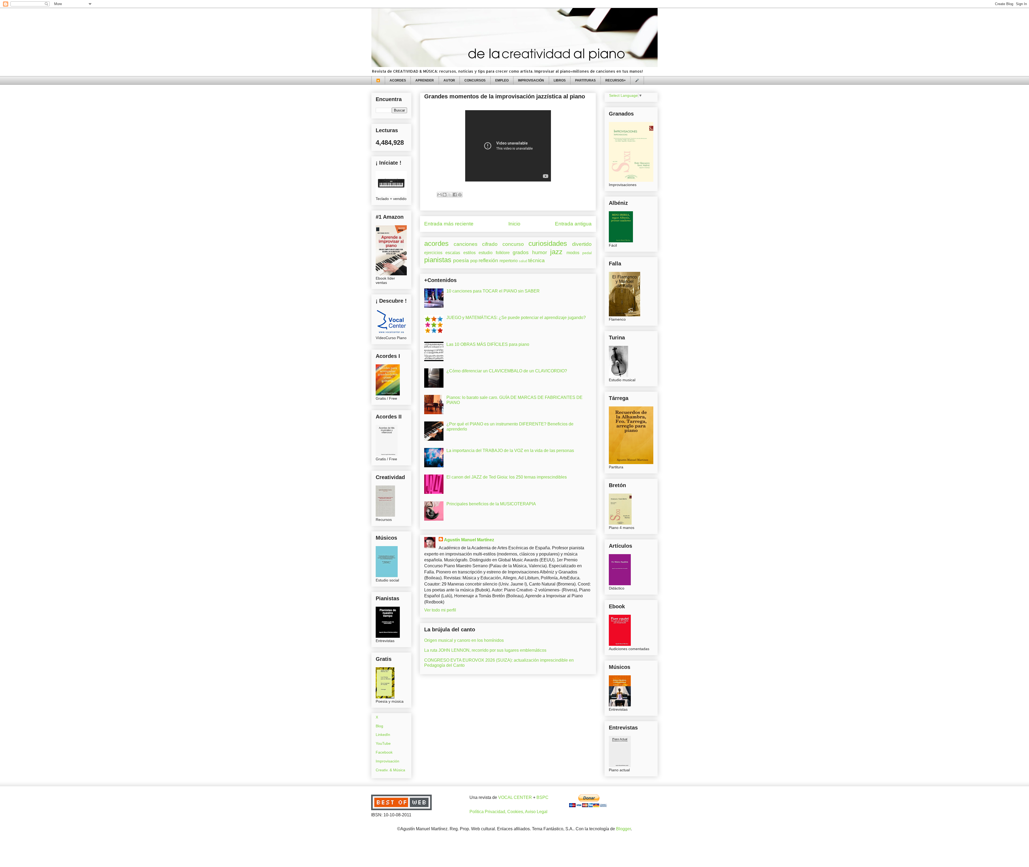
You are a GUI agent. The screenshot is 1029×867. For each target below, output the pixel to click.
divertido (582, 244)
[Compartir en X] (449, 194)
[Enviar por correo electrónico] (439, 194)
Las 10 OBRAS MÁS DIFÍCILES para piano (487, 344)
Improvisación (387, 761)
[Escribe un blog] (444, 194)
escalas (452, 252)
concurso (513, 244)
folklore (503, 252)
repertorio (508, 260)
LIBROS (560, 80)
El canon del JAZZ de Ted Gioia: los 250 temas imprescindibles (506, 477)
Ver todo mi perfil (440, 610)
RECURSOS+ (615, 80)
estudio (486, 252)
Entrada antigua (573, 224)
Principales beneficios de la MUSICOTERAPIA (491, 504)
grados (521, 252)
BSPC (542, 797)
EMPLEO (502, 80)
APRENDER (424, 80)
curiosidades (547, 243)
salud (523, 261)
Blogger (623, 829)
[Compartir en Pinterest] (460, 194)
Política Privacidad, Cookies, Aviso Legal (508, 811)
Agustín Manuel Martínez (469, 540)
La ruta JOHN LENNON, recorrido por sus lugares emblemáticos (485, 650)
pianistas (437, 260)
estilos (469, 252)
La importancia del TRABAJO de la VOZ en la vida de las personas (510, 450)
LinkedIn (383, 734)
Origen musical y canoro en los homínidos (464, 640)
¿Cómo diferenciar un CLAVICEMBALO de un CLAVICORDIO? (506, 371)
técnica (536, 260)
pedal (587, 253)
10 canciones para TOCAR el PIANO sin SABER (493, 291)
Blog (379, 726)
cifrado (490, 244)
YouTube (383, 743)
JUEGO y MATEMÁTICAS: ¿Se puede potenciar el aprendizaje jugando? (516, 317)
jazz (556, 251)
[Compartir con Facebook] (454, 194)
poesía (461, 260)
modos (572, 252)
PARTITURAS (585, 80)
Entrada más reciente (449, 224)
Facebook (384, 752)
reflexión (488, 260)
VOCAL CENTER (515, 797)
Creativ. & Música (390, 770)
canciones (466, 244)
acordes (436, 243)
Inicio (514, 224)
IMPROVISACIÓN (531, 80)
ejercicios (433, 252)
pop (474, 260)
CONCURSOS (475, 80)
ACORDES (398, 80)
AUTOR (449, 80)
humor (539, 252)
